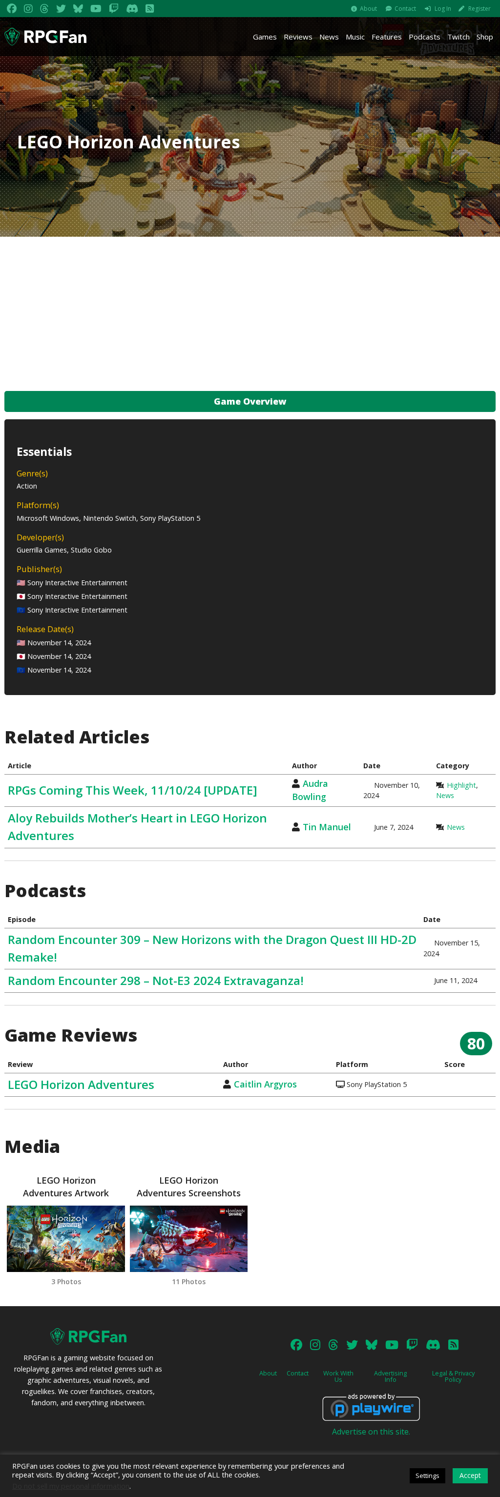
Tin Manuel (327, 827)
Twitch (458, 36)
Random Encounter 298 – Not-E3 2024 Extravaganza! (156, 980)
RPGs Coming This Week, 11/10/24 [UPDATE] (132, 790)
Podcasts (424, 36)
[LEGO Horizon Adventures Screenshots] (189, 1239)
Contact (405, 8)
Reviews (298, 36)
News (329, 36)
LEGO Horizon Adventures (81, 1084)
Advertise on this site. (371, 1431)
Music (355, 36)
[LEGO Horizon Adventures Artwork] (66, 1239)
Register (479, 8)
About (368, 8)
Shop (485, 36)
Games (265, 36)
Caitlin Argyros (265, 1084)
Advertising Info (390, 1376)
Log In (443, 8)
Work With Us (338, 1376)
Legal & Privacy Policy (453, 1376)
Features (387, 36)
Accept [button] (470, 1475)
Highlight (461, 785)
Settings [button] (427, 1475)
